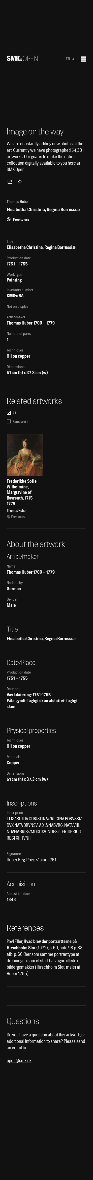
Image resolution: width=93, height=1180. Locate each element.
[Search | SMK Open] (22, 59)
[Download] (11, 181)
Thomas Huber (19, 323)
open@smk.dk (19, 1060)
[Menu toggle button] (83, 59)
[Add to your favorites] (21, 181)
